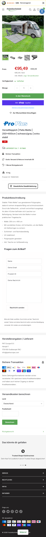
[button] (42, 11)
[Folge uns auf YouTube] (16, 511)
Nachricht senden (17, 308)
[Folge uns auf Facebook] (3, 511)
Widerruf (23, 532)
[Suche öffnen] (30, 9)
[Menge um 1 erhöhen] (30, 88)
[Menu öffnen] (3, 9)
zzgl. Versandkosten (31, 76)
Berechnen (9, 422)
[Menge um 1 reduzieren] (17, 88)
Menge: (5, 88)
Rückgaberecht (8, 432)
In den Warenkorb (23, 96)
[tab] (23, 248)
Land (4, 399)
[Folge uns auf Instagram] (12, 511)
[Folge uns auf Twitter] (8, 511)
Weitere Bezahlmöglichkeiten (23, 108)
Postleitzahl (6, 409)
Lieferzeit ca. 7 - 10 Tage (16, 148)
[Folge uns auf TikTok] (20, 511)
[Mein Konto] (34, 9)
